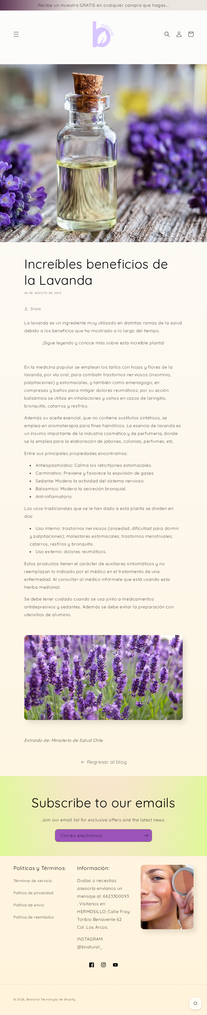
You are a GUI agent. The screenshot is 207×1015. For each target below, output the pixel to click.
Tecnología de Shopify (58, 999)
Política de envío (28, 905)
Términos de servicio (32, 880)
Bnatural (33, 999)
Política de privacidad (33, 892)
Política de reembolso (33, 917)
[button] (16, 34)
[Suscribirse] (146, 835)
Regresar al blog (107, 762)
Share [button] (35, 308)
